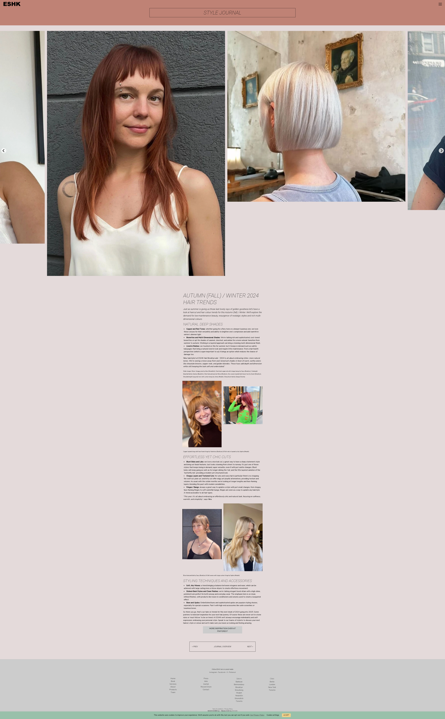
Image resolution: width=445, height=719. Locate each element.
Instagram (213, 672)
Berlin (272, 681)
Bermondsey (239, 684)
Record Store (206, 687)
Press (206, 678)
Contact (206, 689)
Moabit (239, 693)
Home (172, 678)
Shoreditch (239, 698)
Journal (206, 684)
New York (272, 687)
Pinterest (232, 672)
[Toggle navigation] (440, 4)
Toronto (239, 701)
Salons (239, 679)
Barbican (239, 681)
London (272, 684)
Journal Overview (222, 646)
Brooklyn (239, 687)
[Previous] (3, 150)
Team (173, 692)
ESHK (12, 4)
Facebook (221, 672)
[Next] (441, 150)
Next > (250, 646)
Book (173, 681)
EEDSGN (234, 711)
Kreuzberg (239, 690)
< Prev (195, 646)
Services (173, 684)
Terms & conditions (217, 709)
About (173, 687)
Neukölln (239, 695)
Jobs (206, 681)
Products (173, 689)
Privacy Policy (228, 709)
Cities (272, 679)
